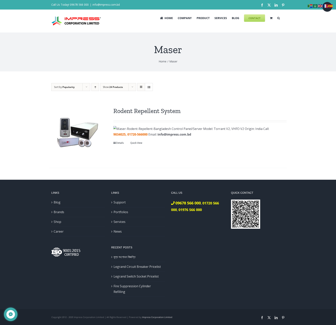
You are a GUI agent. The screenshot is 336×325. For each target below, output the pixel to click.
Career (59, 231)
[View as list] (149, 87)
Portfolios (121, 212)
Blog (57, 202)
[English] (320, 6)
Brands (59, 212)
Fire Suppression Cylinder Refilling (132, 289)
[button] (278, 18)
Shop (57, 222)
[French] (325, 6)
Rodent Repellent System (147, 111)
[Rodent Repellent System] (76, 132)
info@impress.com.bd (106, 4)
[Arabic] (315, 6)
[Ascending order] (95, 87)
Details (120, 143)
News (118, 231)
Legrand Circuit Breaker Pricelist (137, 267)
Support (120, 202)
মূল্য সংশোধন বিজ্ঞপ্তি (125, 257)
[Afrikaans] (310, 6)
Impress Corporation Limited (157, 317)
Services (119, 222)
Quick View (136, 143)
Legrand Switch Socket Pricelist (136, 276)
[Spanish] (330, 6)
